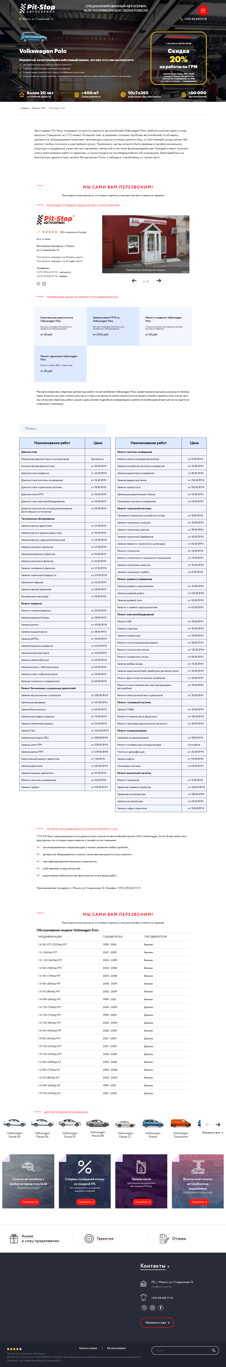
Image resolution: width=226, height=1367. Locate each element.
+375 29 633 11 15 (195, 19)
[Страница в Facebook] (161, 1307)
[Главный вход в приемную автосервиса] (145, 244)
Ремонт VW (38, 108)
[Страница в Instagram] (44, 284)
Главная (25, 108)
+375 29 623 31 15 (47, 272)
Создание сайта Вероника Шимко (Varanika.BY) (34, 1360)
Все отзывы (43, 239)
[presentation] (133, 280)
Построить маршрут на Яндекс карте (60, 257)
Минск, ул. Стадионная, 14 (38, 19)
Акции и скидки (88, 1348)
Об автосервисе (116, 1348)
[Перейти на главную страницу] (38, 8)
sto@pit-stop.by (161, 1287)
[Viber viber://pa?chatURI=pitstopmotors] (38, 284)
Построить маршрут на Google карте (59, 261)
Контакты (153, 1266)
